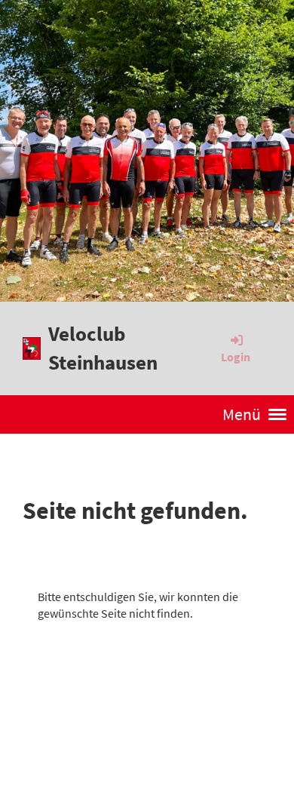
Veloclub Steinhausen (103, 348)
